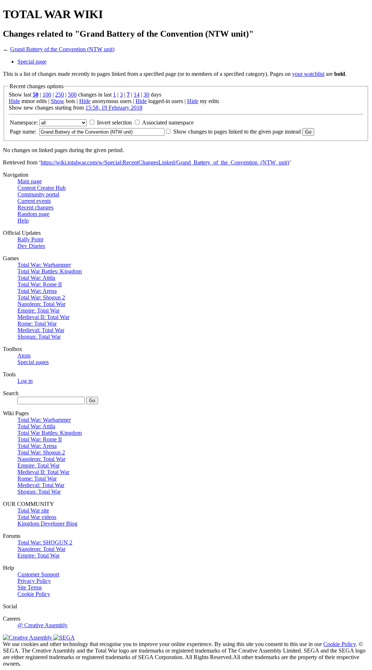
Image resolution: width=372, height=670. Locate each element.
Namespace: (24, 122)
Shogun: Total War (39, 337)
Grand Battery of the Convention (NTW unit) (62, 49)
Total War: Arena (37, 291)
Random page (33, 214)
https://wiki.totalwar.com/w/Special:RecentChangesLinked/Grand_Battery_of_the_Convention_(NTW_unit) (165, 162)
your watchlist (308, 74)
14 (137, 94)
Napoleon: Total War (41, 304)
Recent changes (35, 207)
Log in (25, 381)
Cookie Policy (33, 594)
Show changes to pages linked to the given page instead (237, 131)
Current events (34, 201)
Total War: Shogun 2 (41, 297)
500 (72, 94)
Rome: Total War (37, 323)
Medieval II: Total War (43, 317)
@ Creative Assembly (42, 625)
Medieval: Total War (40, 330)
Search (11, 393)
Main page (29, 181)
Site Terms (29, 587)
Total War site (33, 510)
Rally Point (30, 239)
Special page (31, 61)
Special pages (33, 362)
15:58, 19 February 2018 (113, 108)
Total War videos (36, 517)
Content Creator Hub (41, 188)
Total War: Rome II (39, 284)
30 (146, 94)
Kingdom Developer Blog (47, 523)
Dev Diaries (31, 246)
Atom (24, 355)
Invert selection (114, 122)
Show (57, 101)
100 (47, 94)
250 (59, 94)
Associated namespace (168, 122)
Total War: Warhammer (44, 265)
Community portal (38, 194)
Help (23, 220)
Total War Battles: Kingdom (49, 271)
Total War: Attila (36, 278)
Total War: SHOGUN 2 (44, 542)
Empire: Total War (38, 310)
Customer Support (38, 574)
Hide (14, 101)
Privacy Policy (34, 581)
